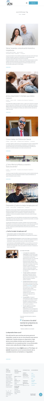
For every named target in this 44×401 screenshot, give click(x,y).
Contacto (33, 385)
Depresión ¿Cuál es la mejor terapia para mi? (22, 205)
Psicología (33, 376)
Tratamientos (16, 53)
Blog (32, 378)
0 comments (23, 53)
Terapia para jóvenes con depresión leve (26, 382)
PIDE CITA (33, 2)
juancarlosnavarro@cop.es (19, 384)
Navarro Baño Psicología (11, 52)
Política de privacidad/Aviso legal (17, 391)
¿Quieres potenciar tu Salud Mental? (25, 374)
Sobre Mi (32, 375)
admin (8, 100)
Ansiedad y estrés (20, 100)
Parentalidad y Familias (10, 53)
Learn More (8, 67)
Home (20, 14)
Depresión (26, 100)
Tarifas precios (34, 383)
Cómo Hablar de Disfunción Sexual (18, 139)
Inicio (32, 373)
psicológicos (29, 285)
